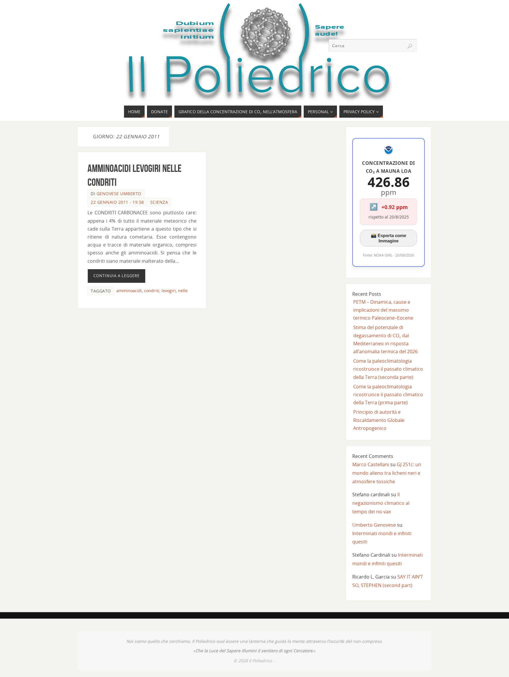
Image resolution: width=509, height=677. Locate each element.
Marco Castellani (370, 464)
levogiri (168, 290)
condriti (151, 290)
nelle (183, 290)
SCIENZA (159, 202)
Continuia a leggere (116, 275)
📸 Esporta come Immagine (388, 238)
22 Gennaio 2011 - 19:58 (117, 202)
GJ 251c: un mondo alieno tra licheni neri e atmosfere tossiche (386, 473)
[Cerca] (410, 46)
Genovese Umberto (119, 193)
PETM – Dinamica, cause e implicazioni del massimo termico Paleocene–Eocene (383, 310)
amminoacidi (129, 290)
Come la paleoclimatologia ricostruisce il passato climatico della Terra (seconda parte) (388, 369)
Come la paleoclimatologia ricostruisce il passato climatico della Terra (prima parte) (388, 394)
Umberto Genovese (374, 525)
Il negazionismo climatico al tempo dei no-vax (380, 503)
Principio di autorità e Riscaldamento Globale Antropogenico (378, 420)
